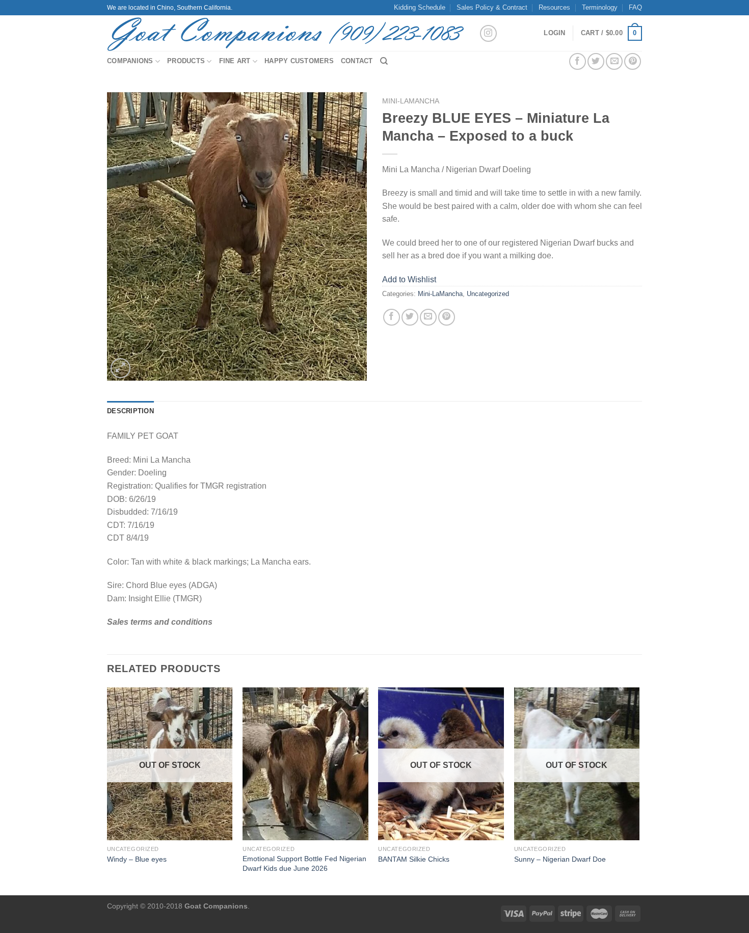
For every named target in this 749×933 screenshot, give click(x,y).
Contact (357, 61)
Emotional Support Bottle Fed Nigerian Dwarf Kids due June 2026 (304, 863)
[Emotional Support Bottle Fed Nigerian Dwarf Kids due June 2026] (305, 763)
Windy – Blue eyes (137, 859)
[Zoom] (120, 368)
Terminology (600, 7)
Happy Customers (299, 61)
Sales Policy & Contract (492, 7)
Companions (130, 61)
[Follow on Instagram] (488, 33)
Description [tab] (130, 411)
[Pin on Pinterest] (632, 61)
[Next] (639, 790)
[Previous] (107, 790)
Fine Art (235, 61)
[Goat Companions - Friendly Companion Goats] (285, 33)
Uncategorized (488, 294)
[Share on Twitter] (595, 61)
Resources (554, 7)
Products (186, 61)
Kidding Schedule (419, 7)
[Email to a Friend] (614, 61)
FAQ (635, 7)
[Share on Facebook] (577, 61)
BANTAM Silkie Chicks (413, 859)
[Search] (384, 61)
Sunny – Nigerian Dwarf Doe (560, 859)
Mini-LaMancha (410, 101)
